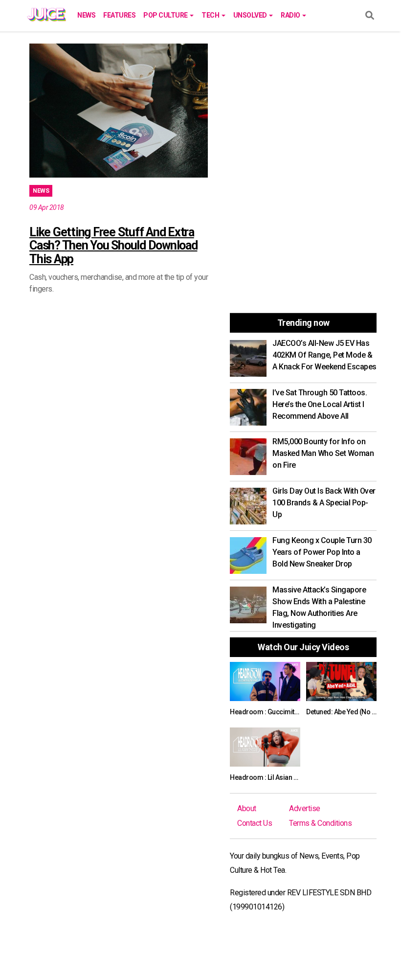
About (246, 808)
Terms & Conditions (320, 823)
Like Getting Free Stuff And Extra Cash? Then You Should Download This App (113, 245)
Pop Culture (166, 15)
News (86, 15)
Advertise (304, 808)
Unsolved (250, 15)
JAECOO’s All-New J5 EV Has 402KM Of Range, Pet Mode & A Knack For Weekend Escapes (324, 355)
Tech (211, 15)
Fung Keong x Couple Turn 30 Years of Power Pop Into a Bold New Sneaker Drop (322, 552)
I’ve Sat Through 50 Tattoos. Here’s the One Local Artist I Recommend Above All (319, 404)
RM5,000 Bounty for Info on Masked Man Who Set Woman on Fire (323, 453)
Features (119, 15)
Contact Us (254, 823)
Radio (291, 15)
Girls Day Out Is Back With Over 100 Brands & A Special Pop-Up (324, 502)
